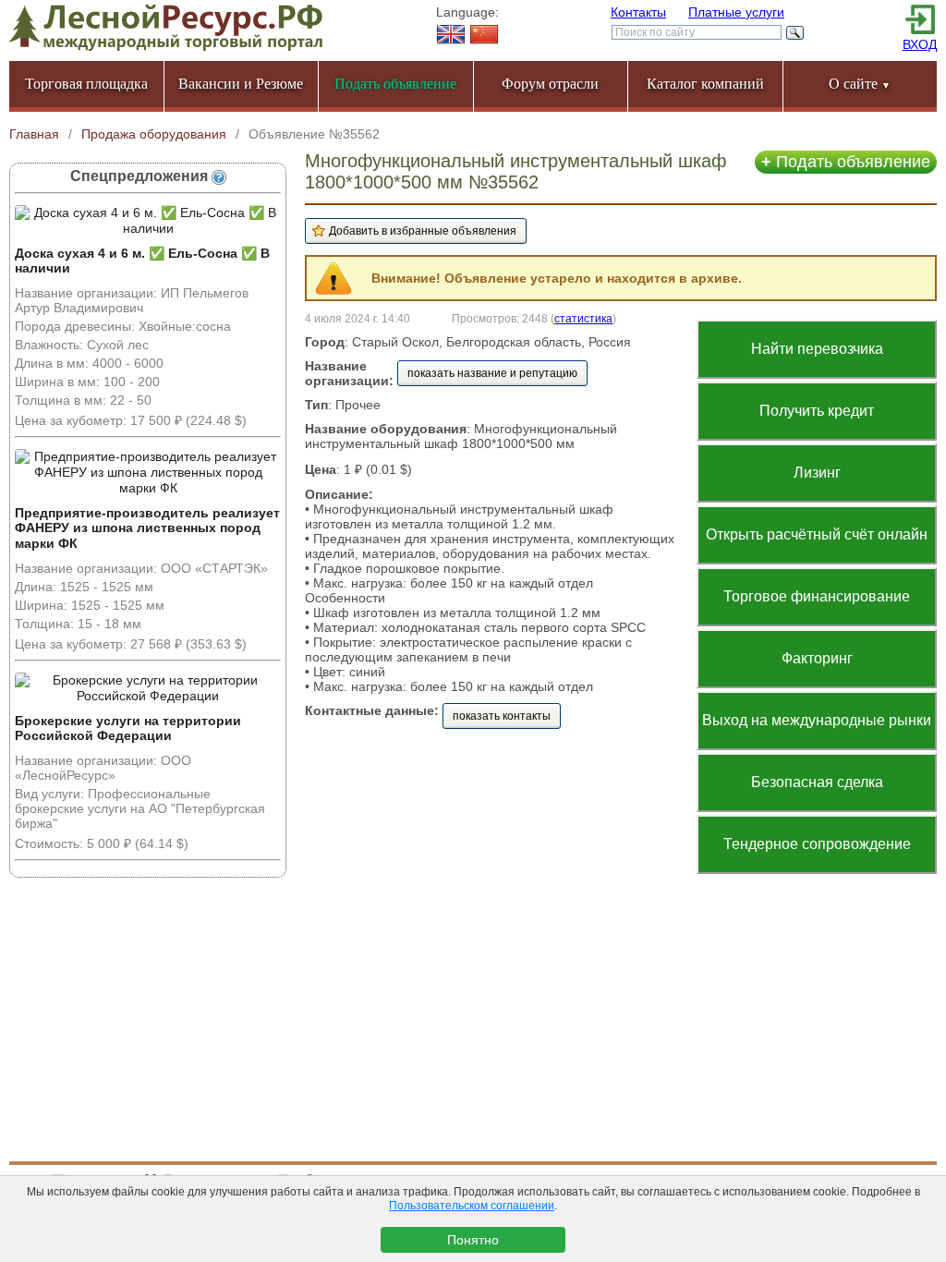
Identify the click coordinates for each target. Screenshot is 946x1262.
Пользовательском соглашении (471, 1205)
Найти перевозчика (817, 349)
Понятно (473, 1239)
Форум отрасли (550, 83)
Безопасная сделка (817, 782)
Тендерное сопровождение (817, 844)
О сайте (860, 83)
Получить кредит (816, 411)
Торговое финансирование (816, 596)
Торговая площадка (86, 83)
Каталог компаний (705, 83)
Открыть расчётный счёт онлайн (817, 534)
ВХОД (920, 44)
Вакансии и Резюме (240, 83)
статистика (583, 318)
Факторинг (817, 658)
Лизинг (817, 472)
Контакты (638, 12)
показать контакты (502, 716)
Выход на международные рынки (816, 720)
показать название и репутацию (492, 373)
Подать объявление (845, 161)
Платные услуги (736, 12)
